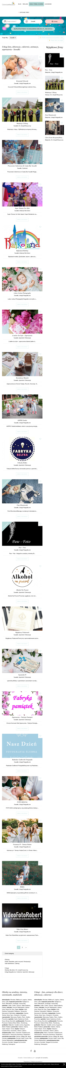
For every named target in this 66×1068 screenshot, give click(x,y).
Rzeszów (27, 1021)
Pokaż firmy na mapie (56, 40)
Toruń (3, 1003)
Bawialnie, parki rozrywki (16, 961)
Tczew (12, 1028)
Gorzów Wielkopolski (18, 1007)
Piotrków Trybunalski (8, 1011)
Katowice (22, 1028)
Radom (19, 1017)
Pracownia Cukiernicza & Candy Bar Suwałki (22, 166)
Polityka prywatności (36, 1061)
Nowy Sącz (10, 1015)
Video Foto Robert (22, 929)
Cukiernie (25, 168)
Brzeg (7, 1021)
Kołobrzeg (5, 1044)
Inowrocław (22, 1003)
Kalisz (23, 1038)
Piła (30, 1038)
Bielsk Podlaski (6, 1026)
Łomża (21, 1025)
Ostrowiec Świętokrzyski (23, 1032)
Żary (13, 1009)
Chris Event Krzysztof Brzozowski (54, 137)
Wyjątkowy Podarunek (22, 632)
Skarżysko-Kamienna (16, 1034)
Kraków (26, 1013)
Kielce (13, 1032)
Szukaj (55, 21)
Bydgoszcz (26, 1001)
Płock (23, 1017)
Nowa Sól (8, 1009)
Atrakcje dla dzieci (24, 210)
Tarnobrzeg (24, 1023)
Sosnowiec (13, 1030)
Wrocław (12, 999)
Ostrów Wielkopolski (8, 1040)
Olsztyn (47, 94)
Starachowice (6, 1034)
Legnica (25, 999)
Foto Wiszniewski (22, 505)
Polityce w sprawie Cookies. (15, 1066)
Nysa (3, 1021)
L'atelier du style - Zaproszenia (22, 335)
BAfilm (22, 887)
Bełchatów (12, 1013)
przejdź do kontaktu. (42, 1057)
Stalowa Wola (12, 1023)
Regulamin (27, 1061)
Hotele (6, 961)
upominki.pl (22, 675)
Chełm (14, 1005)
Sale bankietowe (9, 963)
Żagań (16, 1009)
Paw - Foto (22, 547)
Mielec (18, 1023)
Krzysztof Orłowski (22, 81)
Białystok (47, 72)
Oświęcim (17, 1015)
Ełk (26, 1036)
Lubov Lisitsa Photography (22, 293)
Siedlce (28, 1017)
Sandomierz (26, 1034)
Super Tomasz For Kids (22, 208)
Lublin (9, 1005)
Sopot (3, 1028)
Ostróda (4, 1038)
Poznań (18, 1038)
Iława (29, 1036)
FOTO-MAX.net (22, 802)
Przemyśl (4, 1023)
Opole (16, 1019)
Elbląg (23, 1036)
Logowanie (48, 4)
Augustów (26, 1025)
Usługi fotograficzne (25, 83)
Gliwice (19, 1030)
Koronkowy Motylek (22, 378)
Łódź (25, 1009)
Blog (19, 4)
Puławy (4, 1007)
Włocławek (9, 1003)
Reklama (25, 4)
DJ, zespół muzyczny (25, 126)
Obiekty (7, 959)
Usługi (7, 968)
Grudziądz (15, 1003)
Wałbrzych (19, 999)
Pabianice (17, 1011)
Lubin (7, 1001)
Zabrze (24, 1030)
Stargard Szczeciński (19, 1042)
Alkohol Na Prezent (22, 590)
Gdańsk (20, 1026)
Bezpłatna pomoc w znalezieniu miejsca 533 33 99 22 (33, 29)
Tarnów (4, 1015)
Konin (27, 1038)
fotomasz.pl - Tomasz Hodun (22, 844)
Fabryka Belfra (22, 463)
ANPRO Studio (22, 420)
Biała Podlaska (26, 1005)
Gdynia (26, 1026)
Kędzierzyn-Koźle (23, 1019)
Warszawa (13, 1017)
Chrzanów (23, 1015)
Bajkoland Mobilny (22, 251)
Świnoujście (11, 1044)
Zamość (18, 1005)
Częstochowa (6, 1030)
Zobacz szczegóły (22, 92)
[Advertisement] (33, 984)
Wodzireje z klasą (22, 123)
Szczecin (4, 1042)
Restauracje (27, 961)
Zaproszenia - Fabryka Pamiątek (22, 717)
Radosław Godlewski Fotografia (22, 760)
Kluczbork (12, 1021)
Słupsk (8, 1028)
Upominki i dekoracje (25, 338)
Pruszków (5, 1019)
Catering (17, 963)
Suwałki (13, 37)
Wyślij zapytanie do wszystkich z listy (52, 37)
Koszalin (10, 1042)
